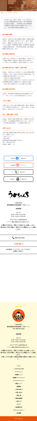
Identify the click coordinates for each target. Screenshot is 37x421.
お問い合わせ (19, 392)
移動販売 (19, 386)
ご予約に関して (19, 389)
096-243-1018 (19, 238)
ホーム (4, 12)
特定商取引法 (19, 407)
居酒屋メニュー (19, 374)
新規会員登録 (19, 398)
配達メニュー (19, 383)
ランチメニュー (19, 371)
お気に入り (19, 401)
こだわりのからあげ (19, 368)
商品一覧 (19, 395)
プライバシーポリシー (19, 410)
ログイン (19, 404)
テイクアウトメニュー (19, 380)
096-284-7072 (10, 142)
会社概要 (19, 413)
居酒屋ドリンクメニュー (19, 377)
